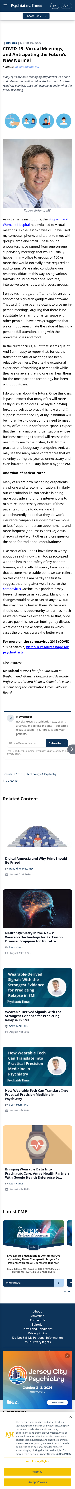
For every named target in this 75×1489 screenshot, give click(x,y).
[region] (37, 1450)
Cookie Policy (63, 1454)
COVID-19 (11, 780)
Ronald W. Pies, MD (21, 868)
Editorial (37, 1325)
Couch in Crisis (13, 774)
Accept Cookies (37, 1482)
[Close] (71, 1417)
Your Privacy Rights (37, 1342)
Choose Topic (33, 16)
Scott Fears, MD (18, 1026)
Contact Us (37, 1320)
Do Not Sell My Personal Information (37, 1338)
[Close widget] (67, 1355)
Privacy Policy (37, 1333)
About (37, 1311)
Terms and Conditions (37, 1329)
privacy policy (13, 753)
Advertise (37, 1316)
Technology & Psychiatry (41, 774)
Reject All (37, 1471)
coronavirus (12, 589)
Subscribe (55, 743)
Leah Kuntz (16, 947)
